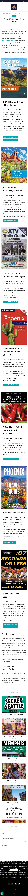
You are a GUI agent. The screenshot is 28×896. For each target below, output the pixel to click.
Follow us (14, 870)
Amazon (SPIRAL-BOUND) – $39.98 (11, 384)
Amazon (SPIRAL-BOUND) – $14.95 (11, 458)
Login (25, 833)
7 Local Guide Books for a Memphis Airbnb (14, 758)
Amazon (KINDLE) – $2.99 (9, 542)
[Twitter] (12, 884)
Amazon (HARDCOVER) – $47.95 (10, 137)
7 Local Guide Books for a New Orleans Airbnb (14, 780)
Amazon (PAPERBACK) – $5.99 (10, 220)
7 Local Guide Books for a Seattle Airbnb (14, 714)
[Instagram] (16, 884)
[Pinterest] (19, 884)
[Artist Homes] (14, 7)
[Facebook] (9, 884)
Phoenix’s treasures (7, 40)
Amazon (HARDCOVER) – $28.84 (10, 624)
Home (3, 13)
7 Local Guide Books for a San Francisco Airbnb (14, 802)
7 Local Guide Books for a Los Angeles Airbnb (14, 736)
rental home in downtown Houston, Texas (13, 675)
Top (14, 893)
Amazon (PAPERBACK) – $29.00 (10, 301)
